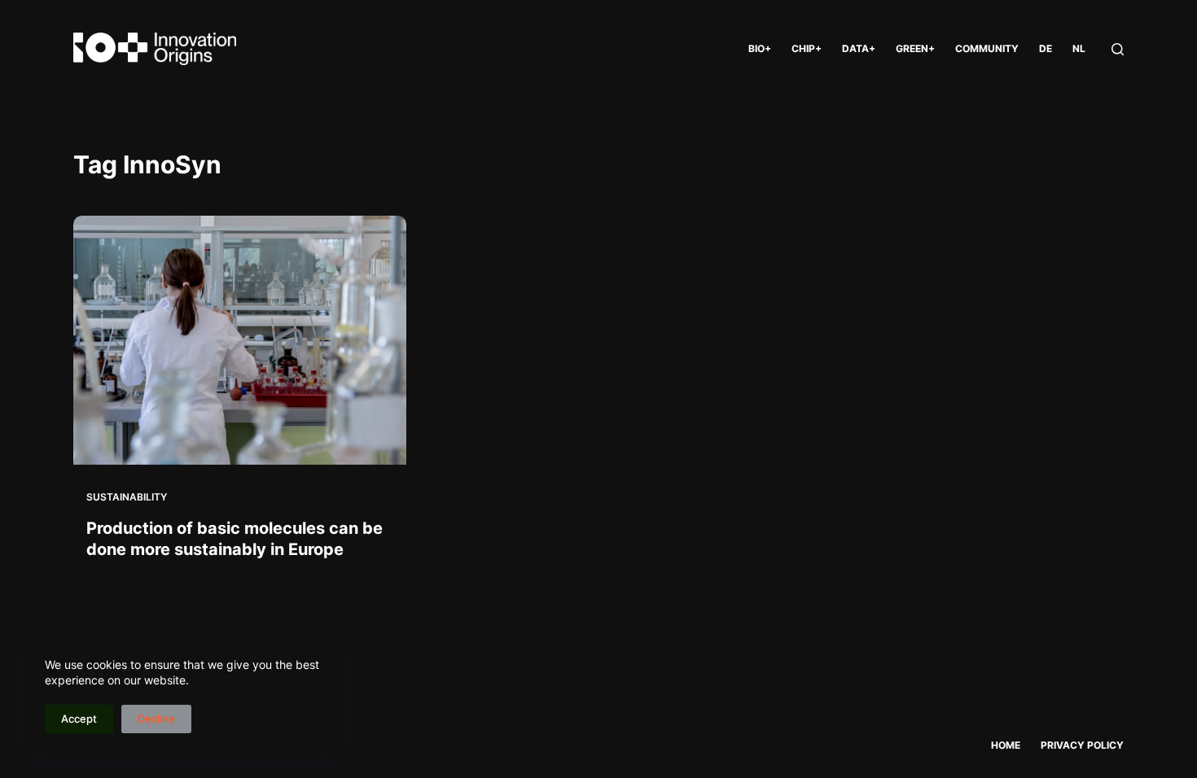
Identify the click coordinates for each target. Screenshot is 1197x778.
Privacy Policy (1082, 745)
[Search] (1118, 49)
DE (1045, 48)
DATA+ (858, 48)
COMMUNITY (987, 48)
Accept (79, 718)
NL (1078, 48)
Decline (156, 718)
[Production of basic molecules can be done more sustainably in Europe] (239, 340)
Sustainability (126, 497)
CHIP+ (806, 48)
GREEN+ (915, 48)
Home (1005, 745)
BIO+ (759, 48)
